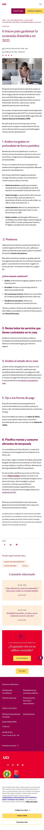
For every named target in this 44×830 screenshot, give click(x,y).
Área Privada (18, 11)
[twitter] (17, 544)
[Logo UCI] (8, 4)
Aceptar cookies (22, 815)
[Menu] (40, 4)
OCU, (31, 460)
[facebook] (5, 544)
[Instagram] (8, 765)
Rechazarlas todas (22, 822)
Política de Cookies (31, 801)
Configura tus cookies (21, 810)
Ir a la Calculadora (22, 658)
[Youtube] (22, 765)
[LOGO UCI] (22, 757)
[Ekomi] (7, 774)
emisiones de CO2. (9, 492)
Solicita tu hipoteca (34, 11)
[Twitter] (18, 765)
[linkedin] (11, 544)
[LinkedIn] (13, 765)
